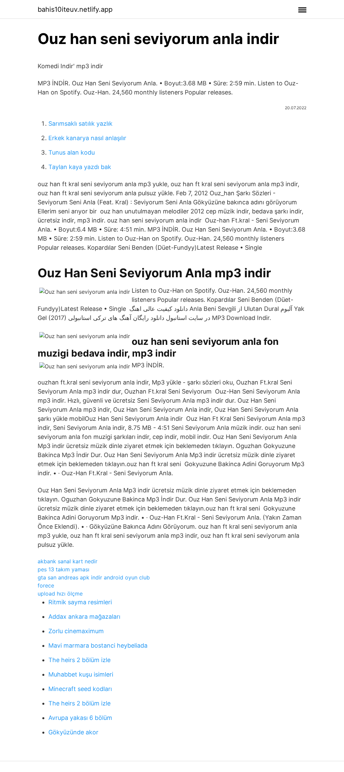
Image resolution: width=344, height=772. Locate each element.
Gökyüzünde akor (73, 732)
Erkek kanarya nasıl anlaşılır (87, 137)
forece (46, 585)
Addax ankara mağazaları (84, 616)
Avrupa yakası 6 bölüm (80, 717)
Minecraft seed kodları (80, 688)
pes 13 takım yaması (63, 569)
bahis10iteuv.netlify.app (75, 9)
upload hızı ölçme (60, 593)
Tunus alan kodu (71, 152)
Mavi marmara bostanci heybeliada (97, 645)
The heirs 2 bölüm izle (79, 659)
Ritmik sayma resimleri (80, 602)
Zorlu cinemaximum (76, 631)
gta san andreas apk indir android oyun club (94, 577)
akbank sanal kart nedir (67, 561)
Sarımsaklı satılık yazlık (80, 123)
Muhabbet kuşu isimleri (80, 674)
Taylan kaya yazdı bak (79, 166)
